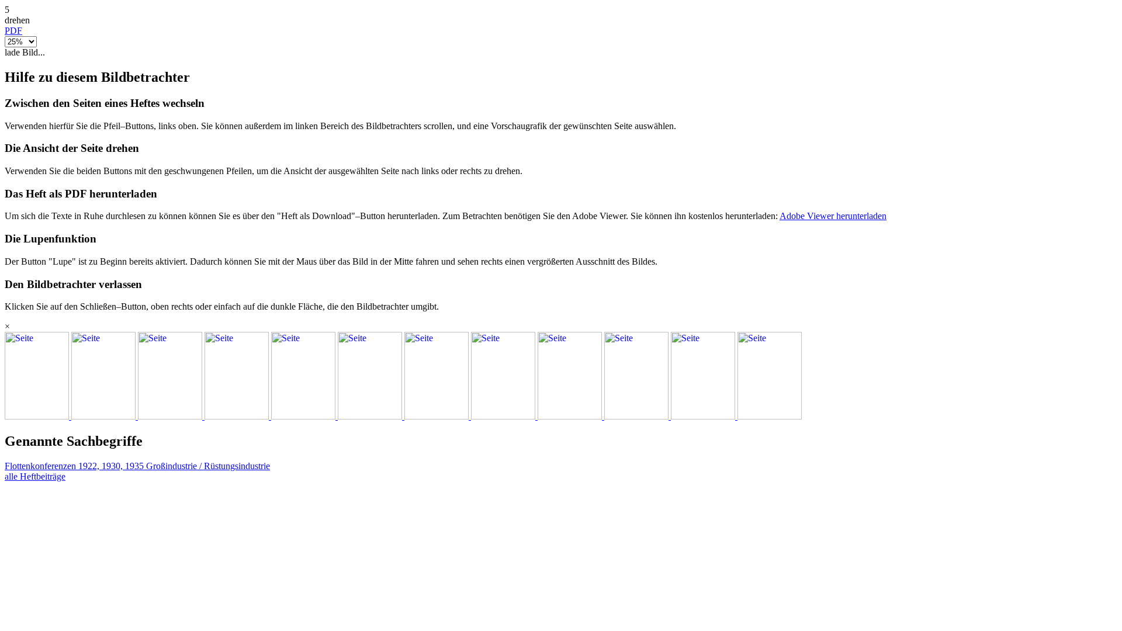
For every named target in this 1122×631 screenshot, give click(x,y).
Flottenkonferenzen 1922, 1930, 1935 (75, 466)
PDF (13, 31)
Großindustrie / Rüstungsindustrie (208, 466)
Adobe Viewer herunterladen (833, 216)
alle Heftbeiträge (35, 476)
